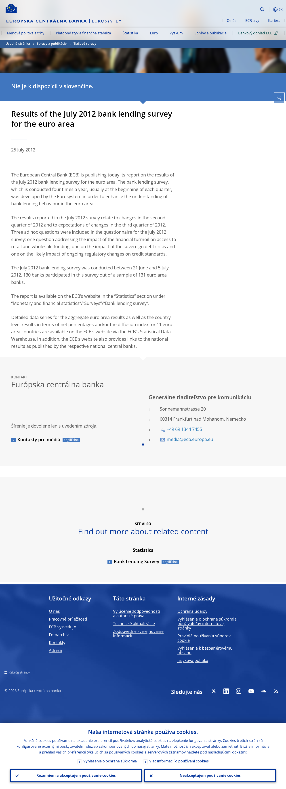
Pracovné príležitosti (68, 619)
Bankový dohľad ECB (255, 33)
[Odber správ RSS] (276, 691)
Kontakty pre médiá (38, 440)
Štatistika (130, 33)
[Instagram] (238, 691)
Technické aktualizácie (134, 624)
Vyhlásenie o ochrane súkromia (110, 761)
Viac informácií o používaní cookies (179, 761)
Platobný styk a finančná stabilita (83, 33)
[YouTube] (251, 691)
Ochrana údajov (192, 612)
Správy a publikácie (210, 33)
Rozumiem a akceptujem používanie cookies (76, 776)
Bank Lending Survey (136, 562)
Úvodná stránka (18, 43)
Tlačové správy (85, 43)
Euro (154, 33)
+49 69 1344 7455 (184, 430)
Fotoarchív (59, 635)
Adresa (55, 651)
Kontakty (57, 643)
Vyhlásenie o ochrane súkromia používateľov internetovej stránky (207, 623)
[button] (269, 9)
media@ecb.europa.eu (190, 440)
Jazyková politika (192, 661)
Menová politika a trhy (25, 33)
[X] (213, 691)
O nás (231, 21)
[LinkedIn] (226, 691)
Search (262, 9)
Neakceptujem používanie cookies (210, 776)
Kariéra (274, 21)
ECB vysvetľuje (62, 627)
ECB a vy (252, 21)
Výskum (176, 33)
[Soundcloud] (263, 691)
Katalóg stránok (19, 672)
